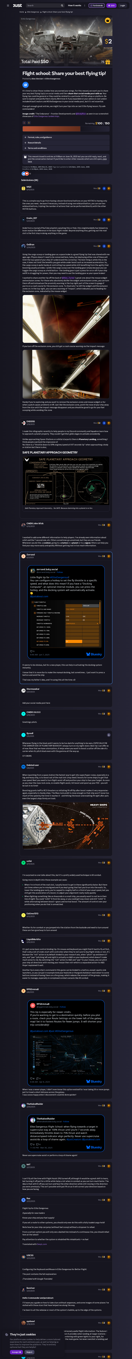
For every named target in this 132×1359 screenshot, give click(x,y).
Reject (29, 1352)
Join (112, 5)
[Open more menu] (84, 5)
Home (22, 12)
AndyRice (82, 113)
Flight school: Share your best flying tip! (57, 12)
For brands (98, 5)
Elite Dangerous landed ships (46, 116)
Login (122, 5)
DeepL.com (42, 1244)
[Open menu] (8, 5)
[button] (66, 137)
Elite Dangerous (33, 12)
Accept (15, 1352)
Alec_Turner (69, 277)
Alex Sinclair (37, 78)
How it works (74, 5)
